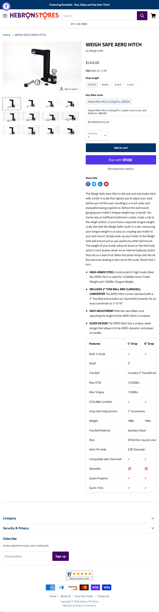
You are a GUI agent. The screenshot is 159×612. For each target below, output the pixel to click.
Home (6, 34)
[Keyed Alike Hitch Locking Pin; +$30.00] (109, 105)
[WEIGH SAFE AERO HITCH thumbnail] (12, 103)
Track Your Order (84, 596)
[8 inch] (106, 88)
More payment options (121, 168)
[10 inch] (92, 88)
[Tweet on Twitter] (94, 184)
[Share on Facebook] (88, 184)
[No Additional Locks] (99, 126)
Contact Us (103, 596)
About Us (66, 596)
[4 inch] (131, 88)
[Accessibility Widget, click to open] (6, 6)
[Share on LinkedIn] (100, 184)
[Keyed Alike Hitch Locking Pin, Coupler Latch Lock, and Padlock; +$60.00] (121, 117)
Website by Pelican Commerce (79, 605)
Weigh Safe (96, 50)
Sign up (60, 556)
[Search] (142, 15)
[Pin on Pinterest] (106, 184)
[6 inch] (118, 88)
